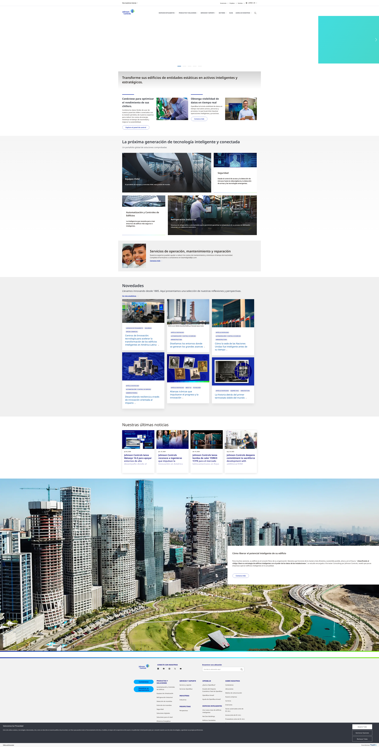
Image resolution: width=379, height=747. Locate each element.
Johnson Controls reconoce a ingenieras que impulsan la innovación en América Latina (170, 460)
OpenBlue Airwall (208, 695)
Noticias (240, 3)
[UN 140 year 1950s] (233, 313)
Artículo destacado (177, 332)
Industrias (183, 700)
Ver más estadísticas (129, 296)
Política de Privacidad (8, 745)
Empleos (232, 3)
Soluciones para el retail (165, 717)
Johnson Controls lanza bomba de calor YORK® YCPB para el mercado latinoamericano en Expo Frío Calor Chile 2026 (206, 460)
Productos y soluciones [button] (187, 13)
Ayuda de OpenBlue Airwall (211, 699)
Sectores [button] (222, 13)
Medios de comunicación (233, 693)
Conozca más (199, 119)
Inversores (223, 3)
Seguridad (148, 328)
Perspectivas (184, 710)
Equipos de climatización (165, 693)
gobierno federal (131, 393)
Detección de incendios (164, 701)
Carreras (228, 701)
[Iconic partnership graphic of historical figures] (188, 368)
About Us (188, 388)
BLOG (231, 13)
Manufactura (245, 391)
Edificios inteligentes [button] (166, 13)
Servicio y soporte (185, 685)
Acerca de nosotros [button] (243, 13)
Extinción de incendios (164, 705)
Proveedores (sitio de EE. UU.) (235, 719)
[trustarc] (373, 745)
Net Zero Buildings (208, 716)
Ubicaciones (229, 689)
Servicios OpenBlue (186, 689)
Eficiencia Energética (163, 721)
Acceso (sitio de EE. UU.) (233, 715)
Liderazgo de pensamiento (134, 328)
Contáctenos (144, 682)
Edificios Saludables (209, 720)
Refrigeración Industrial (165, 697)
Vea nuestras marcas (129, 3)
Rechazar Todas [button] (362, 739)
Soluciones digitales (163, 713)
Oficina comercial (132, 332)
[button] (4, 40)
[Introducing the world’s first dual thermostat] (233, 371)
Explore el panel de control (136, 127)
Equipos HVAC (234, 391)
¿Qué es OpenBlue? (208, 685)
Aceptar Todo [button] (362, 727)
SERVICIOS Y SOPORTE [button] (207, 13)
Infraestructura (176, 339)
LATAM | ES (251, 3)
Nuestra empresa (231, 697)
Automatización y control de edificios (183, 336)
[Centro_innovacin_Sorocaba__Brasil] (143, 311)
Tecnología (197, 388)
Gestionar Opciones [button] (362, 733)
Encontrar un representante (143, 689)
